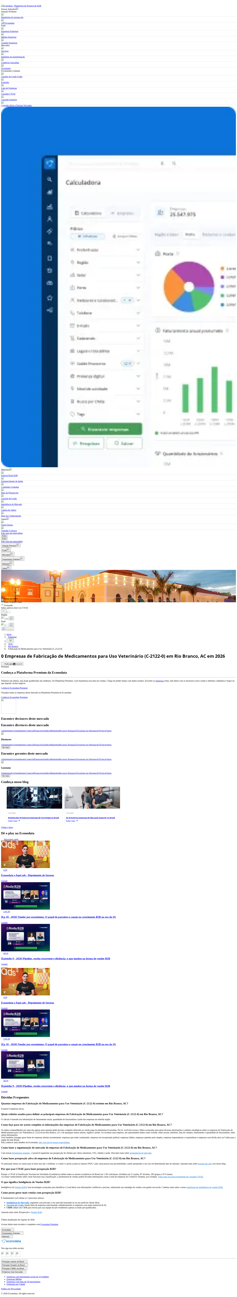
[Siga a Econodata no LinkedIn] (8, 1256)
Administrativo (7, 731)
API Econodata (7, 23)
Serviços (5, 51)
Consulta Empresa (9, 100)
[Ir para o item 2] (4, 967)
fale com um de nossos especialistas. (54, 1142)
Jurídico (46, 731)
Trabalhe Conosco (9, 531)
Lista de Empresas (9, 88)
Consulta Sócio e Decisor (12, 105)
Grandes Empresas (9, 43)
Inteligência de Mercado (11, 504)
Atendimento (19, 731)
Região (4, 615)
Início (9, 634)
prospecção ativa (205, 1164)
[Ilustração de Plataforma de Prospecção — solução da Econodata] (118, 287)
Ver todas (27, 105)
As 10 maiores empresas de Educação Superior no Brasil (90, 817)
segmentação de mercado (140, 1153)
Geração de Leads (9, 498)
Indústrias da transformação (13, 57)
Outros (109, 731)
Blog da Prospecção (9, 493)
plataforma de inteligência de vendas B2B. (205, 1187)
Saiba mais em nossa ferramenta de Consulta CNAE (180, 1177)
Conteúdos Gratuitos (10, 487)
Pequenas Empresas (9, 31)
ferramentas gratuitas (21, 1153)
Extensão (5, 82)
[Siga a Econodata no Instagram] (3, 1256)
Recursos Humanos (67, 731)
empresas (160, 681)
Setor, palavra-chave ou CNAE (14, 608)
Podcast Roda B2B (9, 475)
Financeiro (38, 731)
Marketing (54, 731)
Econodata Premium (49, 1224)
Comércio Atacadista (10, 62)
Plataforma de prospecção (12, 17)
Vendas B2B (20, 1187)
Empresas (12, 637)
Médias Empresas (8, 37)
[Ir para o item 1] (2, 967)
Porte (3, 621)
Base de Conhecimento (11, 516)
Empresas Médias (14, 1279)
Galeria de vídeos (8, 510)
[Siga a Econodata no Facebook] (13, 1256)
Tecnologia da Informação (87, 731)
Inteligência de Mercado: (18, 1202)
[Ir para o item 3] (6, 967)
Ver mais (5, 747)
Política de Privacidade (11, 1289)
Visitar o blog (7, 827)
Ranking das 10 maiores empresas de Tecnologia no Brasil (33, 817)
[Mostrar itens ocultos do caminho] (10, 640)
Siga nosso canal (10, 839)
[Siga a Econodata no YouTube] (18, 1256)
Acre (10, 644)
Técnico (102, 731)
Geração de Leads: (15, 1205)
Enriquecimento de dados (12, 481)
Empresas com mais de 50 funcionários (23, 1282)
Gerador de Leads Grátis (11, 76)
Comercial (29, 731)
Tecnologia (6, 68)
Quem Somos (7, 525)
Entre (4, 536)
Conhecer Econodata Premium (14, 688)
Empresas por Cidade (16, 1284)
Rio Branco (13, 646)
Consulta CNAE (8, 94)
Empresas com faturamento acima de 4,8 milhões (28, 1277)
